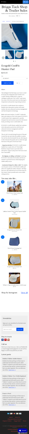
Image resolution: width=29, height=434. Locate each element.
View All (24, 292)
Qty (17, 83)
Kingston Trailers (7, 421)
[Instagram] (8, 340)
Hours (24, 421)
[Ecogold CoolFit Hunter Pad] (9, 54)
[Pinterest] (5, 340)
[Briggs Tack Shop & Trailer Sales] (14, 9)
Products (8, 21)
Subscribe (19, 329)
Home (3, 21)
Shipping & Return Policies (14, 419)
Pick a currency (12, 15)
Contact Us (23, 432)
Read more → (12, 370)
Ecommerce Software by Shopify (14, 429)
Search (11, 417)
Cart (26, 2)
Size (2, 76)
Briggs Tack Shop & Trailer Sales (16, 425)
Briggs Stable (17, 421)
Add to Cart (7, 83)
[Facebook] (2, 340)
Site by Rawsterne (14, 431)
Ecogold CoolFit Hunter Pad (18, 21)
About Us (17, 417)
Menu (4, 2)
